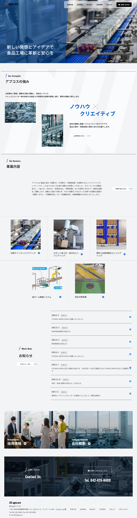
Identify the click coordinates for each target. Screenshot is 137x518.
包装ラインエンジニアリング (23, 253)
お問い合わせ (123, 509)
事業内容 (73, 509)
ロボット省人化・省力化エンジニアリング (66, 254)
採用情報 (102, 509)
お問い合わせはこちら (98, 470)
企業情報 (83, 509)
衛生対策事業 (81, 297)
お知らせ (112, 509)
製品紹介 (93, 509)
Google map (60, 509)
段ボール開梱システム (41, 297)
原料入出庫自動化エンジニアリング (108, 254)
